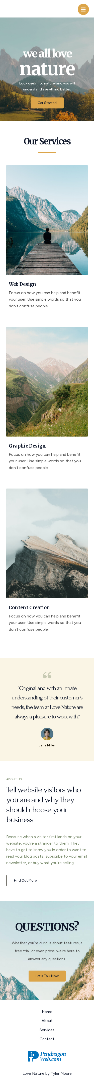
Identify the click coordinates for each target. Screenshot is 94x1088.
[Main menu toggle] (83, 9)
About (47, 1020)
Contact (47, 1039)
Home (47, 1011)
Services (47, 1030)
